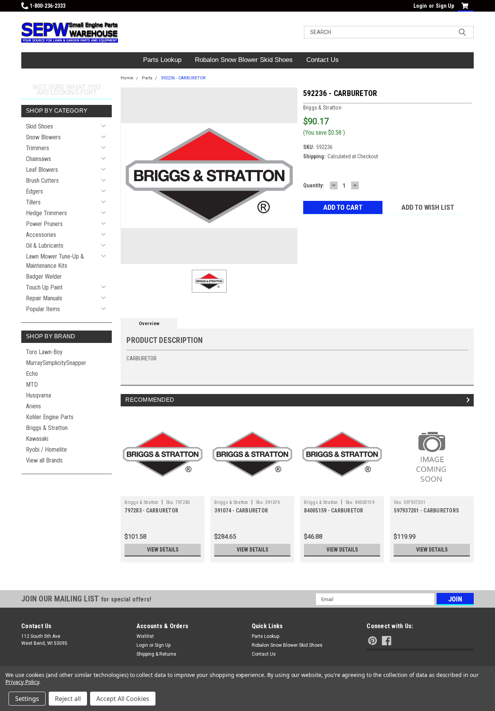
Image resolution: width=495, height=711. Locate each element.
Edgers (34, 191)
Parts (147, 78)
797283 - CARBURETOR (151, 510)
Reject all (68, 698)
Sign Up (445, 6)
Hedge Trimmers (46, 213)
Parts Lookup (162, 59)
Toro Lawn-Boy (44, 352)
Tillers (33, 202)
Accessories (41, 234)
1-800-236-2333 (47, 6)
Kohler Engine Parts (49, 417)
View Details (163, 550)
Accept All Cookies (122, 698)
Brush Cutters (42, 180)
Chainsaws (38, 159)
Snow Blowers (43, 137)
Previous (462, 400)
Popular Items (43, 309)
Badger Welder (44, 276)
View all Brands (44, 460)
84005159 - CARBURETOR (333, 510)
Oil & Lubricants (44, 245)
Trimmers (37, 148)
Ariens (33, 406)
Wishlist (145, 636)
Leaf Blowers (42, 169)
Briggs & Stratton (47, 428)
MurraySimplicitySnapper (56, 363)
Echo (32, 373)
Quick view (163, 490)
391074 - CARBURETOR (241, 510)
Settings (27, 698)
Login (420, 6)
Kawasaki (37, 438)
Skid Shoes (39, 126)
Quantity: (313, 185)
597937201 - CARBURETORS (426, 510)
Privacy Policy (22, 681)
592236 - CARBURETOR (183, 78)
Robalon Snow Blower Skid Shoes (244, 59)
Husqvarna (38, 395)
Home (127, 78)
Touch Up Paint (44, 287)
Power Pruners (44, 224)
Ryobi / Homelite (46, 449)
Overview (149, 323)
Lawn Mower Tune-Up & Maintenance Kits (55, 261)
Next (469, 400)
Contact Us (322, 59)
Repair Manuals (44, 298)
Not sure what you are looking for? (67, 89)
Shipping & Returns (156, 654)
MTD (32, 384)
